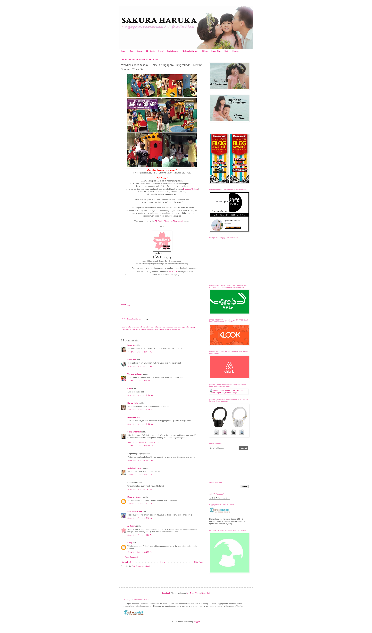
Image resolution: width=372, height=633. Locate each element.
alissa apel (131, 360)
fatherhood (131, 327)
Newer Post (126, 562)
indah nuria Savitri (134, 512)
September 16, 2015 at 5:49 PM (139, 489)
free (137, 327)
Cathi (129, 389)
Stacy (129, 543)
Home (123, 51)
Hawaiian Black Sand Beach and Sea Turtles (145, 443)
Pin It (128, 306)
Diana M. (131, 345)
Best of (160, 51)
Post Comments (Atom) (141, 566)
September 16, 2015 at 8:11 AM (139, 366)
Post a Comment (131, 557)
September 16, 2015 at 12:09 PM (140, 446)
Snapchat (206, 593)
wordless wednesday (172, 329)
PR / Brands (150, 51)
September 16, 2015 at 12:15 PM (140, 460)
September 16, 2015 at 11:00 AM (140, 381)
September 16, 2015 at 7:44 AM (139, 352)
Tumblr (198, 593)
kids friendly (150, 327)
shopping (135, 329)
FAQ (226, 51)
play (193, 327)
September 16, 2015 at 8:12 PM (139, 504)
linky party (158, 327)
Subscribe (235, 51)
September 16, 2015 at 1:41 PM (139, 475)
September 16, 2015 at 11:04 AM (140, 395)
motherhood (178, 327)
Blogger (197, 622)
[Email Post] (147, 319)
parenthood (187, 327)
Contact (139, 51)
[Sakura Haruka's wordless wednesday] (162, 250)
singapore (142, 329)
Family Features (172, 51)
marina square (168, 327)
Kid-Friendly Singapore (190, 51)
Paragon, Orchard (190, 189)
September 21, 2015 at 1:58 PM (139, 552)
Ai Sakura (138, 319)
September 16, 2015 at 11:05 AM (140, 410)
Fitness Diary (216, 51)
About (131, 51)
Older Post (198, 562)
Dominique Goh (133, 417)
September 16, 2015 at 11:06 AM (140, 424)
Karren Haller (133, 403)
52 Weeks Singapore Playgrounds (169, 221)
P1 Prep (205, 51)
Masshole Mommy (135, 497)
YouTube (190, 593)
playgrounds (126, 329)
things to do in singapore (155, 329)
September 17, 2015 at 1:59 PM (139, 535)
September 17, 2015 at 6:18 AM (139, 518)
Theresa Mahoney (134, 374)
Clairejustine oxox (134, 468)
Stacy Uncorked (134, 432)
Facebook (173, 271)
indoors (142, 327)
